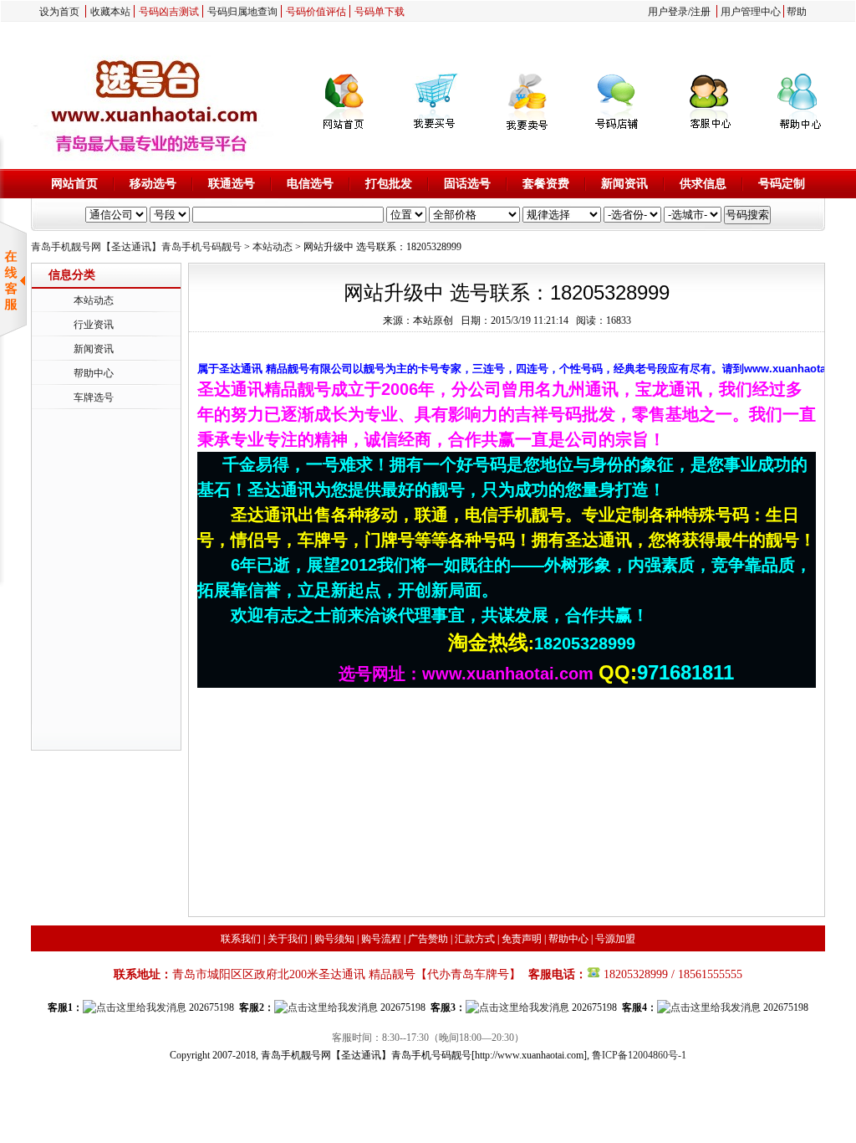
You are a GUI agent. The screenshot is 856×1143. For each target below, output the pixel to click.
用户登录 (668, 12)
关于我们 (288, 939)
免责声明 (522, 939)
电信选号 (310, 183)
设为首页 (59, 12)
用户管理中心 (751, 12)
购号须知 (334, 939)
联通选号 (231, 183)
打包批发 (388, 183)
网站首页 (74, 183)
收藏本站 (110, 12)
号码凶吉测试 (169, 12)
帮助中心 (94, 373)
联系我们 (241, 939)
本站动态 (272, 247)
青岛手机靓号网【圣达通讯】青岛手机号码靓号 (136, 247)
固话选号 (467, 183)
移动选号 (153, 183)
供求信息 (703, 183)
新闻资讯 (624, 183)
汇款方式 (475, 939)
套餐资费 (545, 183)
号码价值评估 (316, 12)
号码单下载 (379, 12)
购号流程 (381, 939)
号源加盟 (615, 939)
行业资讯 (94, 325)
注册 (700, 12)
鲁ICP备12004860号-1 (639, 1055)
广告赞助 (428, 939)
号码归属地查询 (242, 12)
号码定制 (781, 183)
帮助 (797, 12)
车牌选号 (94, 397)
